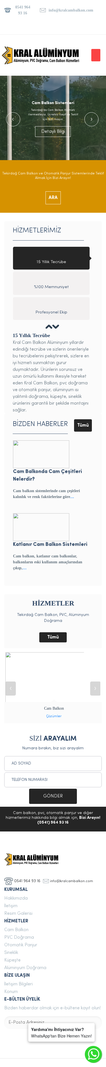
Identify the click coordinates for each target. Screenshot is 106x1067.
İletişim (11, 906)
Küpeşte (12, 960)
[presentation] (13, 119)
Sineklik (11, 953)
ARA (53, 198)
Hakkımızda (16, 898)
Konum (11, 992)
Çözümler (54, 716)
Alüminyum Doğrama (25, 968)
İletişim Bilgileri (18, 984)
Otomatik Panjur (20, 945)
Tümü (83, 425)
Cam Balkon (16, 930)
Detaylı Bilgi (53, 131)
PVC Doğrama (19, 937)
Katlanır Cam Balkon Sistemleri (50, 544)
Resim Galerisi (18, 913)
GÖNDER (53, 796)
